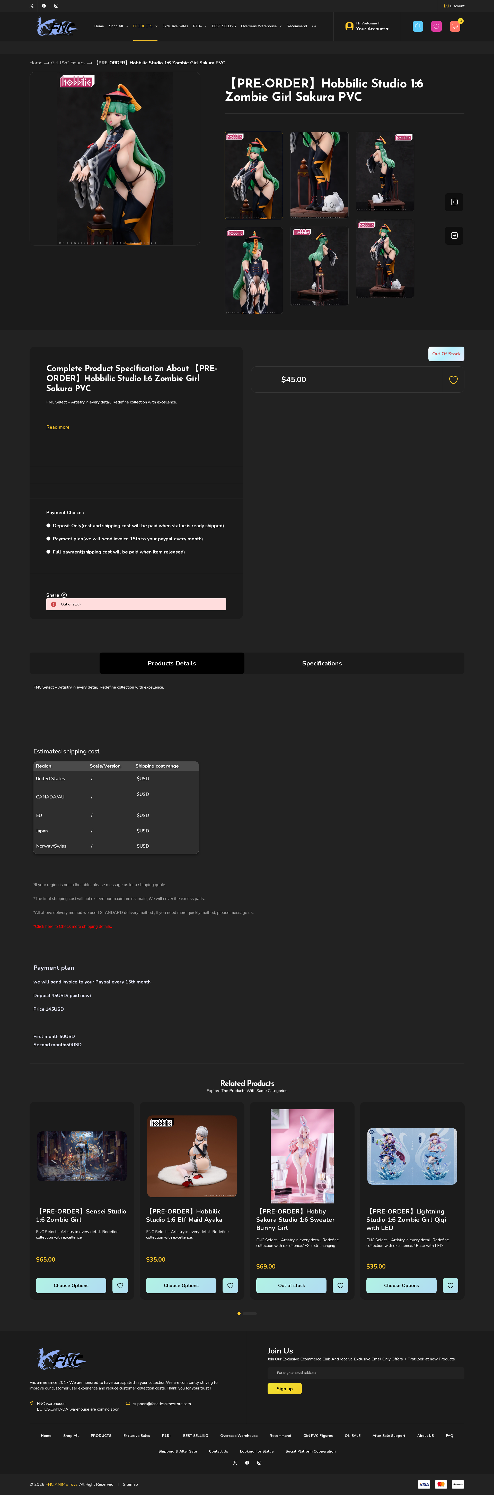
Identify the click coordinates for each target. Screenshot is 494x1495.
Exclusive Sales (175, 26)
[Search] (418, 26)
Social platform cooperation (311, 1451)
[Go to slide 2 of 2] (250, 1313)
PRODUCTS (101, 1435)
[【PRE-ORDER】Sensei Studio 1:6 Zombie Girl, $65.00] (82, 1156)
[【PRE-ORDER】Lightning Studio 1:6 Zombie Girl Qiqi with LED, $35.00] (412, 1156)
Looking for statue (257, 1451)
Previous (454, 202)
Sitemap (130, 1484)
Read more (57, 427)
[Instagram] (56, 6)
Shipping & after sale (177, 1451)
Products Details (172, 663)
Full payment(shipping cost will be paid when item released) (119, 552)
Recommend (297, 26)
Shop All (71, 1435)
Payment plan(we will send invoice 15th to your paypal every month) (128, 539)
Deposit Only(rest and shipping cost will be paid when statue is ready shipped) (138, 526)
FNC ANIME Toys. (62, 1484)
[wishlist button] (436, 26)
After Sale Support (389, 1435)
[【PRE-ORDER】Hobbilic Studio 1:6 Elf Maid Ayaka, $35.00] (192, 1156)
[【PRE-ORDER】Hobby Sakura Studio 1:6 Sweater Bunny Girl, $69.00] (302, 1156)
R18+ (166, 1435)
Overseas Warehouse (239, 1435)
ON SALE (352, 1435)
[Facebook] (44, 6)
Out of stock (291, 1285)
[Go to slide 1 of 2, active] (239, 1313)
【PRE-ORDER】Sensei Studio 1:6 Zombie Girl (81, 1215)
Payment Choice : (65, 512)
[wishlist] (120, 1285)
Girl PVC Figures (318, 1435)
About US (425, 1435)
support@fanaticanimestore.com (162, 1404)
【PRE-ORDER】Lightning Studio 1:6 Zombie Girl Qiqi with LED (406, 1219)
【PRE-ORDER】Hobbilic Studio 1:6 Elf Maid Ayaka (184, 1215)
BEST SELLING (224, 26)
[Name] (123, 1116)
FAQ (449, 1435)
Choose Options (71, 1285)
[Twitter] (31, 6)
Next (454, 236)
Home (99, 26)
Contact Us (218, 1451)
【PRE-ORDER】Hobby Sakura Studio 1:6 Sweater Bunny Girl (295, 1219)
